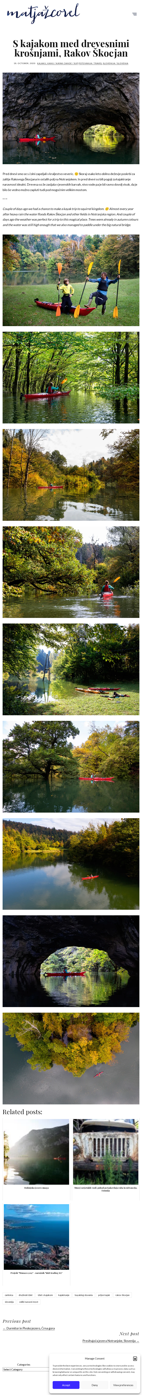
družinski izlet (25, 1295)
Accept (66, 1385)
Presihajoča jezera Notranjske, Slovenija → (110, 1341)
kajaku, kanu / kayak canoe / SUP (57, 63)
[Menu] (134, 14)
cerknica (9, 1295)
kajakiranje (63, 1295)
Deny (95, 1385)
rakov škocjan (123, 1295)
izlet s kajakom (45, 1295)
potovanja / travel (90, 63)
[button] (135, 1358)
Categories (23, 1364)
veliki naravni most (28, 1301)
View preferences (123, 1385)
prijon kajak (104, 1295)
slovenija (9, 1301)
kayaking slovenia (84, 1295)
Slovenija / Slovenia (115, 63)
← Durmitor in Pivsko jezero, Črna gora (29, 1328)
